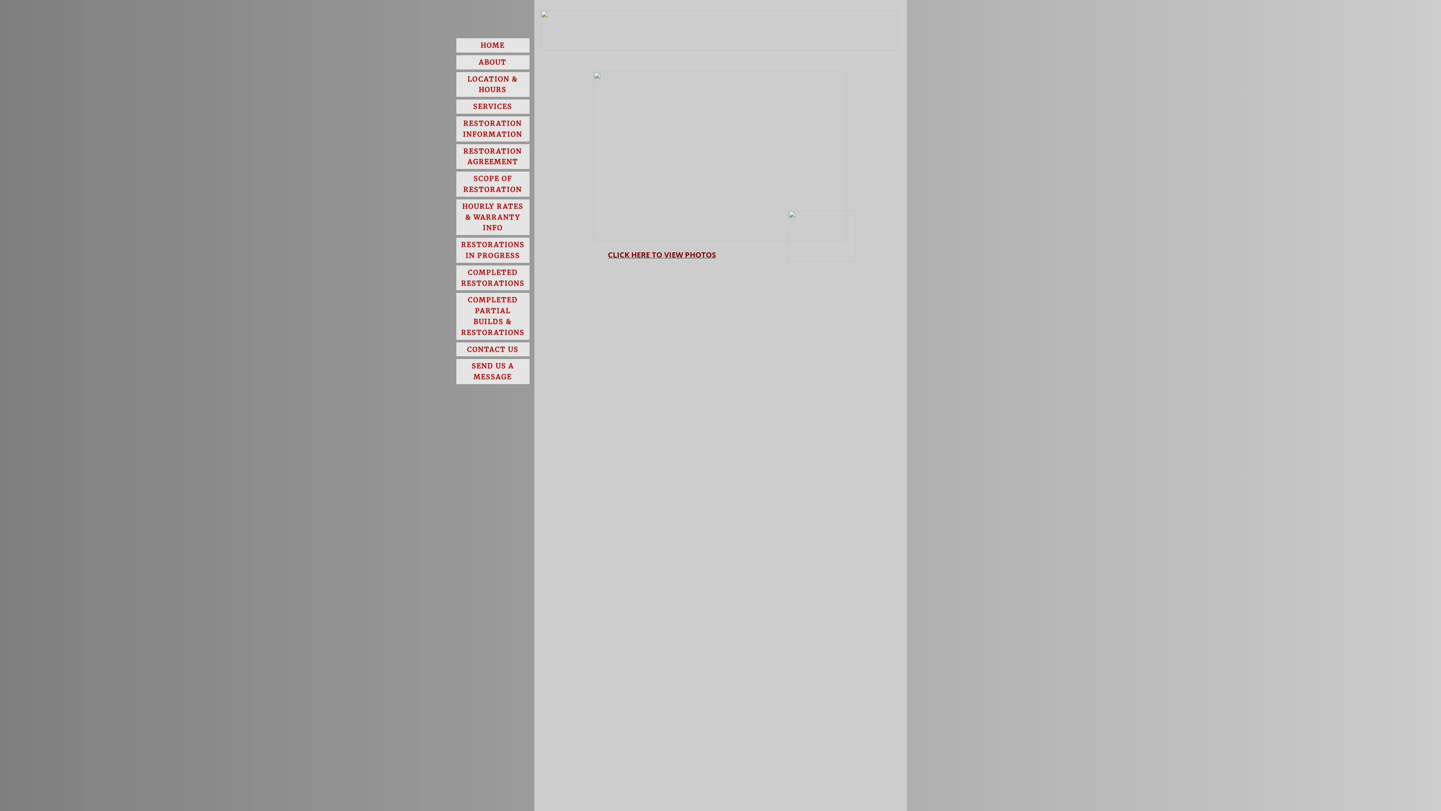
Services (492, 106)
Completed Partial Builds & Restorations (493, 315)
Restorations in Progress (493, 250)
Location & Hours (493, 84)
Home (493, 45)
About (493, 62)
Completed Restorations (493, 278)
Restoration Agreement (492, 156)
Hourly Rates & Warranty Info (492, 217)
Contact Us (493, 349)
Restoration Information (492, 129)
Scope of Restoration (492, 184)
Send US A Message (493, 371)
